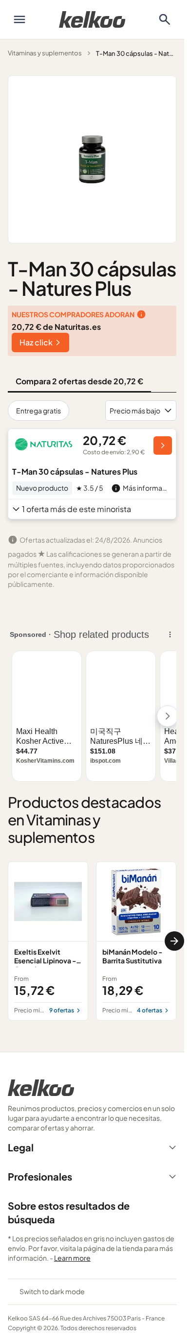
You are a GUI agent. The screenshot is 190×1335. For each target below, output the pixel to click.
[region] (92, 941)
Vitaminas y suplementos (45, 53)
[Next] (174, 941)
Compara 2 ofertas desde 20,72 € (79, 381)
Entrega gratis (38, 410)
